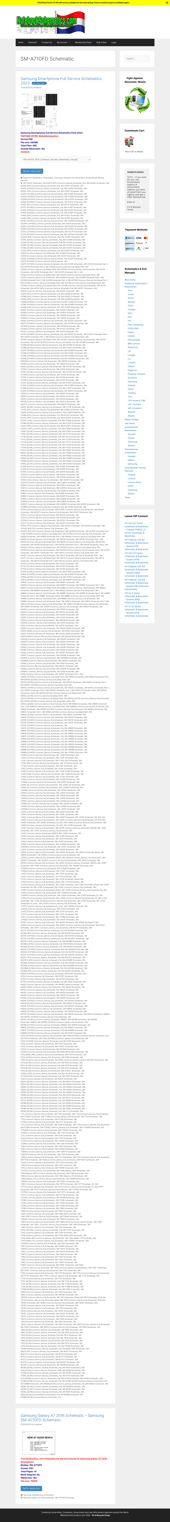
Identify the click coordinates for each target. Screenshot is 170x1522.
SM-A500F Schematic (70, 307)
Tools (127, 497)
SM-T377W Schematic (65, 1195)
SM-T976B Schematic (70, 1346)
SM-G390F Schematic (65, 496)
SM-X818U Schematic (71, 1389)
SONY (131, 389)
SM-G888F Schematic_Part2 (48, 596)
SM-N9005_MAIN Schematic (67, 984)
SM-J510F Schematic (65, 836)
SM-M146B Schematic (73, 930)
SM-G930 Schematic (65, 663)
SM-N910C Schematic (71, 987)
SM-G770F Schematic (65, 569)
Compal (131, 309)
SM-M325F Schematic (73, 955)
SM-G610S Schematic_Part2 (92, 545)
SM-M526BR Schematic (73, 965)
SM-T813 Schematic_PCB (91, 1297)
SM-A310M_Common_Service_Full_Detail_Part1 (87, 280)
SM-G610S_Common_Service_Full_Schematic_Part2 (78, 550)
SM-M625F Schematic (70, 971)
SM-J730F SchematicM (44, 887)
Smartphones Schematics (74, 178)
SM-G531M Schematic (65, 518)
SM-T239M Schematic (64, 1141)
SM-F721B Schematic (71, 439)
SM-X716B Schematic (70, 1378)
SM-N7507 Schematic (64, 976)
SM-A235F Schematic (70, 237)
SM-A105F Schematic (70, 191)
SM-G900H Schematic (89, 607)
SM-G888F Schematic (65, 593)
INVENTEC (133, 347)
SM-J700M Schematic (66, 868)
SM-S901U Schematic (71, 1082)
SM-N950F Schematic (72, 1003)
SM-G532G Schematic (70, 526)
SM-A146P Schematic (73, 213)
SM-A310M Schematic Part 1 (88, 277)
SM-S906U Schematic (72, 1087)
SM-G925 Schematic (66, 623)
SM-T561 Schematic (66, 1243)
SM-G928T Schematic (65, 653)
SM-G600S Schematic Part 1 (49, 536)
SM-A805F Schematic (65, 393)
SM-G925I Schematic (71, 631)
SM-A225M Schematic (73, 234)
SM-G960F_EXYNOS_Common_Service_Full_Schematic (60, 709)
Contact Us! (47, 42)
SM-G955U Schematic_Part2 (84, 690)
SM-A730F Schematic (71, 383)
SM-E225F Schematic (70, 415)
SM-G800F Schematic (72, 580)
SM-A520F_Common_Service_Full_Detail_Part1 (65, 337)
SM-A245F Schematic (72, 248)
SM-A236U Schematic (72, 245)
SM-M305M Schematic (74, 949)
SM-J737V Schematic (65, 914)
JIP (129, 351)
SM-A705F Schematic (65, 369)
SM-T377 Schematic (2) (84, 1184)
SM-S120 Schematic (69, 1068)
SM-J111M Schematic (69, 763)
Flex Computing (135, 324)
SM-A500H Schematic (66, 312)
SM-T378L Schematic (65, 1200)
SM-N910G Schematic (65, 993)
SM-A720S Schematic (65, 377)
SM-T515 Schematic (63, 1227)
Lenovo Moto (134, 482)
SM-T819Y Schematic (64, 1311)
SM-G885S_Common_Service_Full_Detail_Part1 (74, 590)
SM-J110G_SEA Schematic (66, 760)
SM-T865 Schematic (70, 1330)
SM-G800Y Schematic (65, 582)
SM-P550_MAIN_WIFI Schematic (70, 1052)
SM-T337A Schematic (86, 1160)
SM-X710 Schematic (71, 1376)
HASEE (131, 336)
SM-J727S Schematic (70, 882)
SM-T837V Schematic (30, 1327)
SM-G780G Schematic (73, 574)
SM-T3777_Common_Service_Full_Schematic (49, 1189)
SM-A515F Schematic (65, 331)
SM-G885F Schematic (66, 585)
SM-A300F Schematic (70, 250)
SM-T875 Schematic (68, 1335)
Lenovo (131, 478)
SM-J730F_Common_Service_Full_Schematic (73, 887)
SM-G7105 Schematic (65, 566)
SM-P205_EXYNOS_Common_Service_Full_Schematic (61, 1038)
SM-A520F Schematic (73, 334)
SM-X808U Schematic (94, 1384)
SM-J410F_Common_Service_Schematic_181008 (76, 828)
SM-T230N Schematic (30, 1127)
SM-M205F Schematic (70, 933)
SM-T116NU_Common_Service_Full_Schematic (60, 1117)
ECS (130, 317)
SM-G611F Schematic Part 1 (87, 555)
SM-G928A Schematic (65, 642)
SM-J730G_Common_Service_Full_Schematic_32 (76, 898)
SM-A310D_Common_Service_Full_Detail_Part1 (65, 267)
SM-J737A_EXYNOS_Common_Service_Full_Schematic (53, 901)
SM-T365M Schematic (75, 1179)
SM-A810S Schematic (65, 399)
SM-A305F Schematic (66, 256)
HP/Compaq (134, 340)
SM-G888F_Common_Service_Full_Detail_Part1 (80, 596)
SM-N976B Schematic (77, 1019)
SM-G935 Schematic (66, 671)
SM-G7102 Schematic (65, 563)
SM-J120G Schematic (70, 774)
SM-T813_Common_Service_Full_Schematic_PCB (80, 1300)
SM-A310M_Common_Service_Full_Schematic (77, 285)
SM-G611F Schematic (65, 555)
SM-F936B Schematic (72, 458)
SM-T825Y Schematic (65, 1313)
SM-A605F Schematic (66, 364)
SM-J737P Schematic (86, 901)
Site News (130, 423)
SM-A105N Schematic (74, 199)
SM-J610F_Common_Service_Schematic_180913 (76, 863)
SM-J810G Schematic (65, 922)
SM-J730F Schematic (65, 885)
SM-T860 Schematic (87, 1327)
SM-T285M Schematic (64, 1149)
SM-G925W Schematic (71, 636)
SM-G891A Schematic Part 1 (93, 601)
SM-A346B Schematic (73, 304)
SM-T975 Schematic (69, 1343)
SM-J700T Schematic (65, 871)
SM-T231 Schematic (66, 1133)
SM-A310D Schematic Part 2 (33, 267)
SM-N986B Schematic (73, 1030)
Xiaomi (131, 416)
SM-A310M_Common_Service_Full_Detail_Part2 (40, 283)
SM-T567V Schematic (65, 1251)
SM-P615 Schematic (69, 1063)
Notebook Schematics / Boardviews (38, 178)
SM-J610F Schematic (87, 860)
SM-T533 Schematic (71, 1230)
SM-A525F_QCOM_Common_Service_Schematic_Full (52, 342)
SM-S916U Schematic (71, 1103)
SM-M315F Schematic (74, 952)
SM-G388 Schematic (66, 491)
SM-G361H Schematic (66, 485)
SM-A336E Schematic (73, 302)
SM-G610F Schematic (65, 539)
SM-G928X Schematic (67, 661)
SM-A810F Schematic (65, 396)
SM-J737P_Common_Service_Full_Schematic (58, 903)
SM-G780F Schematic (71, 572)
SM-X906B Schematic (69, 1395)
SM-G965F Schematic (72, 715)
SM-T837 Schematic (63, 1324)
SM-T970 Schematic (70, 1340)
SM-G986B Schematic (73, 736)
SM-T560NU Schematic (75, 1241)
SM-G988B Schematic (74, 739)
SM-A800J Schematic (73, 391)
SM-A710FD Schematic (72, 372)
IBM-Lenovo (134, 343)
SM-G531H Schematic (65, 515)
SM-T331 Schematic (63, 1157)
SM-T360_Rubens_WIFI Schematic (71, 1171)
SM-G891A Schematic (71, 601)
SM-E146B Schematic (72, 412)
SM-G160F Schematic (65, 469)
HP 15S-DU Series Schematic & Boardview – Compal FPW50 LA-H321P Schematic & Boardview (136, 529)
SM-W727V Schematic (64, 1359)
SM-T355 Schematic (63, 1165)
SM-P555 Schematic (74, 1055)
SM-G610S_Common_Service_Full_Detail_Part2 (76, 547)
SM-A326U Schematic (70, 296)
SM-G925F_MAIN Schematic (68, 628)
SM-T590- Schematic (65, 1265)
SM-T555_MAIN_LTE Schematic (78, 1238)
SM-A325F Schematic (65, 291)
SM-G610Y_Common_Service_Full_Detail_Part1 (74, 553)
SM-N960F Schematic (72, 1009)
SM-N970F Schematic (73, 1011)
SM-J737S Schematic (66, 909)
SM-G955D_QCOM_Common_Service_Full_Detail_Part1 (43, 680)
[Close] (167, 2)
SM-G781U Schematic (72, 577)
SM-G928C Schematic (66, 644)
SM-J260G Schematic (65, 798)
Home (20, 42)
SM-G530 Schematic (73, 507)
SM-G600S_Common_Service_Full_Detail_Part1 (81, 536)
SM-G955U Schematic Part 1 (97, 688)
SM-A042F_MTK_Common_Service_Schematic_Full (64, 183)
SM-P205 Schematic (29, 1038)
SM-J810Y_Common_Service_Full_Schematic (49, 928)
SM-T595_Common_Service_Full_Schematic (69, 1268)
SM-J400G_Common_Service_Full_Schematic (83, 822)
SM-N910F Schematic (65, 990)
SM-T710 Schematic (63, 1273)
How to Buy (101, 42)
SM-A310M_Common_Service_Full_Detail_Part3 (81, 283)
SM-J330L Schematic (65, 814)
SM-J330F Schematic (65, 812)
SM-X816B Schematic (72, 1386)
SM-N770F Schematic (65, 979)
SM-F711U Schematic (71, 437)
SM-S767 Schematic (70, 1076)
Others (131, 366)
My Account (62, 42)
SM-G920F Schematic (65, 615)
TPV (130, 397)
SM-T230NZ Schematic (68, 1130)
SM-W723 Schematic (64, 1354)
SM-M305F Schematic (72, 947)
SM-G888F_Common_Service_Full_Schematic (76, 598)
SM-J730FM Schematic (67, 893)
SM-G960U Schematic (93, 709)
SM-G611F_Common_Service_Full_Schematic (75, 558)
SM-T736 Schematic (70, 1284)
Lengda (131, 355)
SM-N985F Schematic (73, 1027)
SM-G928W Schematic (66, 655)
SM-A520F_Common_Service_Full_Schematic (76, 340)
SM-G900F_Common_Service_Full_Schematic (59, 607)
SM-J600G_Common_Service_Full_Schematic (57, 855)
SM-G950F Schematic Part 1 (67, 674)
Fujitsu (131, 332)
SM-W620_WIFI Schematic (73, 1349)
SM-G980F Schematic (73, 728)
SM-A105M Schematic (73, 196)
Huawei (131, 434)
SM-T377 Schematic (64, 1184)
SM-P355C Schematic (64, 1046)
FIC (129, 321)
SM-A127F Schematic (70, 205)
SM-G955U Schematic (74, 688)
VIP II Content (134, 408)
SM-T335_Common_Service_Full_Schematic (57, 1160)
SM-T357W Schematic (64, 1168)
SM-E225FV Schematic (70, 418)
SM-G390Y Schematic (66, 501)
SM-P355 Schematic (63, 1044)
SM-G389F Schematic (64, 493)
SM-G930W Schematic (66, 669)
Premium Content (136, 374)
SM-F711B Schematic (71, 434)
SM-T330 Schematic (66, 1154)
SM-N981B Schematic (77, 1025)
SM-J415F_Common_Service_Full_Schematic (49, 831)
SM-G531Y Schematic (66, 520)
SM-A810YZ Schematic (66, 402)
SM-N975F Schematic (73, 1014)
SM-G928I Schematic (65, 650)
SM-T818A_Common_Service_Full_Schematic (55, 1303)
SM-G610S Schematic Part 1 (42, 545)
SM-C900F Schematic (70, 410)
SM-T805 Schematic (63, 1292)
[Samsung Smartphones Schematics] (39, 129)
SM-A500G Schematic (65, 310)
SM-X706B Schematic (71, 1370)
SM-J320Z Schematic (66, 809)
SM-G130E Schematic (72, 464)
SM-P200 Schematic (73, 1033)
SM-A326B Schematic (70, 294)
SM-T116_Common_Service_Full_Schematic (90, 1114)
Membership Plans (83, 42)
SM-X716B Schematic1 (89, 1378)
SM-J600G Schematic (65, 852)
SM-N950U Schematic (74, 1006)
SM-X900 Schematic (71, 1392)
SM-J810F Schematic (66, 920)
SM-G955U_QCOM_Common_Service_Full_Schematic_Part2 (46, 701)
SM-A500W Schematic (66, 315)
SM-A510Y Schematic (66, 329)
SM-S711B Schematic (71, 1073)
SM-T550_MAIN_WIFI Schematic (68, 1235)
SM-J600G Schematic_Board (88, 852)
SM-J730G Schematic (66, 895)
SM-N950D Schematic (73, 1001)
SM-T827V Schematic (65, 1316)
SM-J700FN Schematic (79, 866)
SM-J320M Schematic (65, 801)
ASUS (131, 298)
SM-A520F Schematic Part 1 (95, 334)
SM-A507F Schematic (73, 321)
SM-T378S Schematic (65, 1203)
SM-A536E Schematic (73, 353)
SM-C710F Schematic (72, 407)
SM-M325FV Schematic (71, 957)
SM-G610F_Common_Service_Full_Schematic (76, 542)
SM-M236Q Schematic (72, 944)
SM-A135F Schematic (73, 207)
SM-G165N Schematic (65, 472)
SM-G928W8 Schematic (67, 658)
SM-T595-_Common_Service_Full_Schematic (39, 1270)
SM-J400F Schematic (65, 817)
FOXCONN (133, 328)
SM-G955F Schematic (72, 682)
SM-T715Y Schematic (30, 1276)
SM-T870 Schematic (70, 1332)
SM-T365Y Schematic (66, 1181)
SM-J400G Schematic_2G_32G (50, 822)
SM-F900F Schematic (71, 450)
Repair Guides (132, 419)
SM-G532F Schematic (65, 523)
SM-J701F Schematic (65, 874)
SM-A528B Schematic (72, 345)
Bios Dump (130, 280)
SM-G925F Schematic (64, 625)
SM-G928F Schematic (66, 647)
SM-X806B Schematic (30, 1384)
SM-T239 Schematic (63, 1138)
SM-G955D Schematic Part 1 (97, 677)
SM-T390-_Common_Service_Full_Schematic (49, 1224)
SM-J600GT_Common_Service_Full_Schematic (57, 860)
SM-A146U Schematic (70, 215)
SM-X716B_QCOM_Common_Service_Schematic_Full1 (84, 1381)
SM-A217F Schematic (74, 232)
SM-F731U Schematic (71, 447)
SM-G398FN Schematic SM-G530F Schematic (76, 504)
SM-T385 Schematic (63, 1211)
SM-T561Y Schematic (65, 1249)
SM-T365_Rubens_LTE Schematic (69, 1176)
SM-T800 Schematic (71, 1289)
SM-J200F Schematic (66, 782)
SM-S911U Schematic (71, 1098)
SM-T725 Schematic (63, 1278)
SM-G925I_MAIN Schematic (68, 634)
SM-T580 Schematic (64, 1254)
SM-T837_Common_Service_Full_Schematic (91, 1324)
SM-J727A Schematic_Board (67, 879)
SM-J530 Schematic (64, 839)
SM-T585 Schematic (63, 1260)
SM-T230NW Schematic (90, 1127)
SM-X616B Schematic (66, 1365)
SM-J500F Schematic (68, 833)
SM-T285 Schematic (63, 1146)
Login (114, 42)
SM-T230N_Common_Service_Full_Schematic (59, 1127)
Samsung (58, 178)
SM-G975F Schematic (73, 723)
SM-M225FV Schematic (74, 938)
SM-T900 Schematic (69, 1338)
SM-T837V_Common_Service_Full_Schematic (59, 1327)
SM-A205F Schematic (70, 218)
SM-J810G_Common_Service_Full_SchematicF (75, 925)
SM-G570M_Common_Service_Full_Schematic (82, 534)
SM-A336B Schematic (70, 299)
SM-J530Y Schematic (66, 847)
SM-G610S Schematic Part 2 (67, 545)
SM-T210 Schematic (89, 1117)
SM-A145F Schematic (73, 210)
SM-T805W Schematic (64, 1295)
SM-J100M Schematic (74, 752)
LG (129, 359)
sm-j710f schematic (64, 876)
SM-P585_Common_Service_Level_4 (70, 1060)
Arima (131, 294)
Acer (130, 290)
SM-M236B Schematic (71, 941)
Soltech (131, 385)
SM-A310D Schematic (73, 264)
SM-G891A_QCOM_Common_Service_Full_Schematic (85, 604)
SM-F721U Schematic (71, 442)
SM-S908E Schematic (72, 1090)
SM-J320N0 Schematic (66, 806)
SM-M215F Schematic (74, 936)
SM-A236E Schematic (72, 242)
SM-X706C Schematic (71, 1373)
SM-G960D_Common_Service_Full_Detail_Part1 (45, 706)
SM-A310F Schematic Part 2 (67, 272)
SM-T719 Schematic (87, 1276)
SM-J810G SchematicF (84, 922)
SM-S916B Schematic (71, 1100)
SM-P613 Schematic (95, 1060)
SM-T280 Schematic (65, 1144)
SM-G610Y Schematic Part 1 (42, 553)
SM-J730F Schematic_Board (87, 885)
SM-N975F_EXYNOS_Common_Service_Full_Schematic (44, 1017)
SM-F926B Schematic (71, 453)
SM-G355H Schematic (65, 477)
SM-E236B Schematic (71, 420)
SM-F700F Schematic (71, 429)
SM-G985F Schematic (73, 733)
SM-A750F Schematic (72, 388)
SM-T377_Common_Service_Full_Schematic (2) (74, 1187)
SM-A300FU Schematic (66, 253)
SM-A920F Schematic (66, 404)
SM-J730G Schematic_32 (87, 895)
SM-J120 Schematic (64, 766)
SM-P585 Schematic (70, 1057)
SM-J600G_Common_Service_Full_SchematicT (81, 858)
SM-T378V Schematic (65, 1206)
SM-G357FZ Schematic (70, 480)
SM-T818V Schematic (65, 1305)
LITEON (131, 362)
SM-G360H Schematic (66, 483)
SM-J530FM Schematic (66, 844)
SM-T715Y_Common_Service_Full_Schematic (59, 1276)
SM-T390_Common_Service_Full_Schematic (74, 1222)
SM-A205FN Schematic (74, 221)
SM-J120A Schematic (64, 769)
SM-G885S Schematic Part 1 (42, 590)
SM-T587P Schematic (64, 1262)
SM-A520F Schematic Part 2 (33, 337)
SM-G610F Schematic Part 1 (87, 539)
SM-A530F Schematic (72, 348)
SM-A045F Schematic (96, 183)
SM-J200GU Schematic (69, 787)
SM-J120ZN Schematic (66, 779)
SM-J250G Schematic (65, 793)
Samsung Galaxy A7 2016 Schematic (38, 1498)
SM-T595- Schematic (97, 1268)
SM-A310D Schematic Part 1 (95, 264)
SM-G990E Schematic (74, 742)
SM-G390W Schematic (66, 499)
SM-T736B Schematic (70, 1287)
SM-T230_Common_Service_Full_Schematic (91, 1125)
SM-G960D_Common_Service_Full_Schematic (85, 706)
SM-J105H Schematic (65, 755)
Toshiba (132, 393)
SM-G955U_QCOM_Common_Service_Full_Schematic (86, 698)
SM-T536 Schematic (63, 1233)
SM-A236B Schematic (72, 240)
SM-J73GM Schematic (65, 917)
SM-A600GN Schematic (74, 358)
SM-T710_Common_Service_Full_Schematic (91, 1273)
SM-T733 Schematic (70, 1281)
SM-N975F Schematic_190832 (97, 1014)
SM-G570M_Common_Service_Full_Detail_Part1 (42, 534)
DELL (130, 313)
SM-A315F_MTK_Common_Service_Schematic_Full (51, 288)
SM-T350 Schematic (64, 1162)
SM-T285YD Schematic (66, 1152)
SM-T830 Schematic (64, 1319)
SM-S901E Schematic (64, 1079)
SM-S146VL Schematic (71, 1071)
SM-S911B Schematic (72, 1095)
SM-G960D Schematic (77, 704)
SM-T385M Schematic (68, 1216)
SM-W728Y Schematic (66, 1362)
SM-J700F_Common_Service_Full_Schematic (49, 866)
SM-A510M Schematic (66, 326)
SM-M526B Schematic (74, 963)
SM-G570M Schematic (75, 531)
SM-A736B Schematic (73, 385)
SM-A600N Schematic (67, 361)
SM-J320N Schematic (69, 804)
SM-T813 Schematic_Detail (68, 1297)
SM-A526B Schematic (85, 342)
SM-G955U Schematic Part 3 (58, 690)
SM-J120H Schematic (65, 777)
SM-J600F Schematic (65, 849)
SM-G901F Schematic (65, 612)
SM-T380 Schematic (64, 1208)
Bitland (131, 302)
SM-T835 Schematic (63, 1322)
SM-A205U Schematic (73, 229)
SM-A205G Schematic (71, 223)
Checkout (32, 42)
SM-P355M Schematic (65, 1049)
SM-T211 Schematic (64, 1122)
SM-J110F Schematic (65, 758)
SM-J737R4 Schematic (74, 906)
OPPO (131, 486)
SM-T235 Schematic (63, 1135)
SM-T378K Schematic (66, 1198)
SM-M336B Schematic (71, 960)
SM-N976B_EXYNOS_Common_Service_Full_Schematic (61, 1022)
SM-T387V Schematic (66, 1219)
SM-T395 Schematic (77, 1224)
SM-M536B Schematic (73, 968)
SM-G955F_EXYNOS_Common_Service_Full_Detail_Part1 (44, 685)
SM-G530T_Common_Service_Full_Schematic (49, 512)
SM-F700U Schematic (71, 431)
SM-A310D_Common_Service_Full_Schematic (76, 269)
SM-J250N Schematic (65, 795)
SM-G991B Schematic (74, 744)
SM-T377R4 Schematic (78, 1189)
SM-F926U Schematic (71, 456)
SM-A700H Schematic (72, 367)
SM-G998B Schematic (74, 750)
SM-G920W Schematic (65, 620)
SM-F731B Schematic (71, 445)
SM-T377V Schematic (66, 1192)
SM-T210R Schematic (64, 1119)
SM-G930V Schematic (64, 666)
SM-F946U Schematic (71, 461)
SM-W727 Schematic (64, 1357)
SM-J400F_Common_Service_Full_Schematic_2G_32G (78, 820)
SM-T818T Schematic (84, 1303)
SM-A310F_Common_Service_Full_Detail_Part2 (76, 275)
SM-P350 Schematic (72, 1041)
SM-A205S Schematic (74, 226)
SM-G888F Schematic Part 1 (88, 593)
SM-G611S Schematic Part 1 (42, 561)
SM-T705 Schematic (68, 1270)
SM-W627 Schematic (69, 1351)
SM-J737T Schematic (65, 911)
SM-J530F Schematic (64, 841)
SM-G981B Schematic (73, 731)
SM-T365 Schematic (75, 1173)
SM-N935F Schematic (66, 998)
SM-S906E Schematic (71, 1084)
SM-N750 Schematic (73, 974)
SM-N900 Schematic (73, 982)
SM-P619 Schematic (69, 1065)
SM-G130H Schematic (65, 466)
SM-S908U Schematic (72, 1092)
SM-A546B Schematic (73, 356)
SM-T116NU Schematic (30, 1117)
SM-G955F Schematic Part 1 (94, 682)
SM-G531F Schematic (79, 512)
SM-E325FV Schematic (70, 426)
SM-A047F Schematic (70, 186)
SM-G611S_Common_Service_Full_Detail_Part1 (74, 561)
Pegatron (132, 370)
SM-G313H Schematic (65, 474)
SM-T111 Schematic (70, 1111)
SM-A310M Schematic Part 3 (54, 280)
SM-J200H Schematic (66, 790)
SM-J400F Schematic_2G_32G (88, 817)
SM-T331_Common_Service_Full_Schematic (91, 1157)
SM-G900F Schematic (30, 607)
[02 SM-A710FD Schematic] (39, 1455)
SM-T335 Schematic (29, 1160)
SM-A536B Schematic (73, 350)
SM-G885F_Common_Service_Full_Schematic (76, 588)
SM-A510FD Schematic (74, 323)
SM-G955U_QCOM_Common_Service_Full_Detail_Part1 (59, 693)
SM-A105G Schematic (73, 194)
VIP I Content (134, 404)
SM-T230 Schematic (63, 1125)
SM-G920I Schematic (65, 617)
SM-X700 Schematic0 (71, 1368)
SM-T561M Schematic (64, 1246)
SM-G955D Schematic (74, 677)
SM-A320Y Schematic (83, 288)
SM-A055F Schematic (73, 188)
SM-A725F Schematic (65, 380)
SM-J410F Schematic (73, 825)
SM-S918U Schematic (71, 1108)
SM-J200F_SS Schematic (70, 785)
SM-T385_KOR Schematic (66, 1214)
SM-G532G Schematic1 (91, 526)
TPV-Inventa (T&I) (136, 400)
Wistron (131, 412)
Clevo (130, 305)
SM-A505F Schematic (66, 318)
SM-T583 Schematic (63, 1257)
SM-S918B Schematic (71, 1106)
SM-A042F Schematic (32, 183)
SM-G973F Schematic (73, 720)
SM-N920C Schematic (65, 995)
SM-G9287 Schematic (66, 639)
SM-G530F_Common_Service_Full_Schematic (74, 509)
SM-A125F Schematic (73, 202)
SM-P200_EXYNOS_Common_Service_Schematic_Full (85, 1036)
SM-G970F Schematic (73, 717)
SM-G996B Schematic (73, 747)
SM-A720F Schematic (66, 375)
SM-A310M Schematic (65, 277)
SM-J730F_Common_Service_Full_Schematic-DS (82, 890)
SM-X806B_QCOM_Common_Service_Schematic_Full (62, 1384)
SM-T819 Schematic (64, 1308)
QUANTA (132, 378)
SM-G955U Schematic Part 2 (33, 690)
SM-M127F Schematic (78, 928)
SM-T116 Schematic (62, 1114)
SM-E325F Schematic (72, 423)
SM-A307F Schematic (73, 259)
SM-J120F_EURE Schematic (68, 771)
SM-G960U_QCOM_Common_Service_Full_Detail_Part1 (65, 712)
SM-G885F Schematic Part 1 (88, 585)
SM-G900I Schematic (66, 609)
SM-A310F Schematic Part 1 (42, 272)
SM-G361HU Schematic (66, 488)
